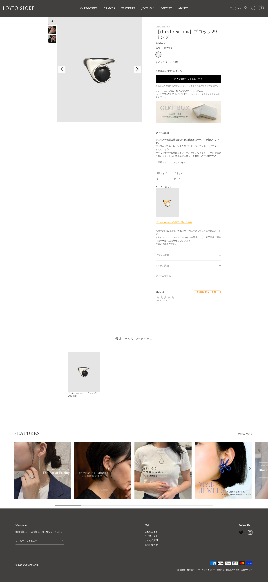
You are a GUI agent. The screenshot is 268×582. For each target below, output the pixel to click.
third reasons (163, 26)
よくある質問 (151, 540)
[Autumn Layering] (42, 470)
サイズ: (159, 62)
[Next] (137, 69)
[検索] (253, 8)
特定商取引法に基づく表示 (228, 570)
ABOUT (183, 8)
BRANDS (109, 8)
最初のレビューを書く (207, 292)
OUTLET (166, 8)
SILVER (158, 54)
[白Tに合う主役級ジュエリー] (163, 470)
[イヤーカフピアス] (102, 470)
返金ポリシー (246, 570)
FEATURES (128, 8)
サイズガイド (151, 536)
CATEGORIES (88, 8)
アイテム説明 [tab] (162, 133)
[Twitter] (241, 532)
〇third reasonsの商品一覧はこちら (174, 222)
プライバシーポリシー (205, 570)
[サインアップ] (62, 541)
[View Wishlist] (246, 8)
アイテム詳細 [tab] (162, 265)
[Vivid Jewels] (223, 470)
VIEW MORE (246, 434)
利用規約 (190, 570)
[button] (18, 468)
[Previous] (61, 69)
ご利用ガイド (151, 531)
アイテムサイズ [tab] (163, 275)
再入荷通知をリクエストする (188, 79)
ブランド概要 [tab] (162, 255)
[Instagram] (250, 532)
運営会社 (181, 570)
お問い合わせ (151, 544)
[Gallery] (94, 69)
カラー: (164, 48)
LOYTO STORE (30, 565)
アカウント (235, 8)
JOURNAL (148, 8)
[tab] (188, 194)
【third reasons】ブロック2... (83, 393)
